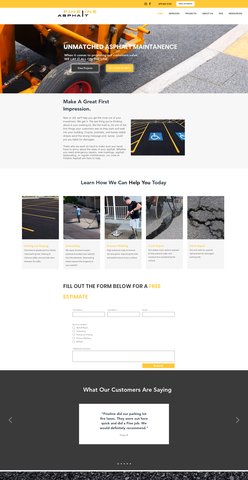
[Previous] (10, 420)
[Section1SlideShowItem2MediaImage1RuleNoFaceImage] (117, 463)
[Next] (237, 420)
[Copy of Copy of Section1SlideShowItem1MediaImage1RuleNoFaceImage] (130, 463)
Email (145, 310)
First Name (77, 310)
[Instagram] (145, 3)
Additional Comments (82, 349)
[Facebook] (150, 3)
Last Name (112, 310)
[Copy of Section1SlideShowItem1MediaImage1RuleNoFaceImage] (127, 463)
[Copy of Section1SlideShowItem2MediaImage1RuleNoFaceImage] (121, 464)
